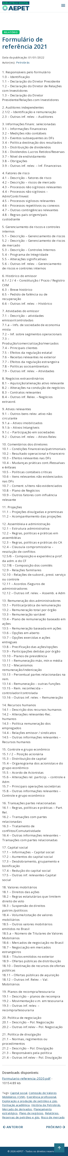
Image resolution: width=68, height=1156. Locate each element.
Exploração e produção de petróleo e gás (29, 1101)
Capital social (18, 1093)
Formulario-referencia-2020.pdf (26, 1078)
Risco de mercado (53, 1117)
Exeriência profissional (41, 1097)
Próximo (56, 1127)
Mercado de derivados (17, 1109)
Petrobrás (23, 62)
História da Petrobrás (45, 1105)
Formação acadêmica (16, 1105)
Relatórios (52, 1113)
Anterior (12, 1127)
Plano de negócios (31, 1113)
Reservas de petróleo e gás (20, 1117)
